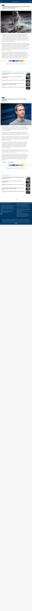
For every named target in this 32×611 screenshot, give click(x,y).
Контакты (4, 219)
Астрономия (13, 219)
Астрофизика (12, 220)
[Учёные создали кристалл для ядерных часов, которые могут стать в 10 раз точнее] (28, 81)
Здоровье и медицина (17, 220)
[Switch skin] (29, 2)
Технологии (17, 219)
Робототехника (22, 219)
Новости (3, 5)
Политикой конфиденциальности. (22, 216)
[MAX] (16, 223)
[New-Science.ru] (16, 1)
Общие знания (27, 219)
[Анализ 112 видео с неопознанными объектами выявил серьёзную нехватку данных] (28, 88)
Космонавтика (8, 219)
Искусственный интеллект (26, 220)
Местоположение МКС (5, 220)
